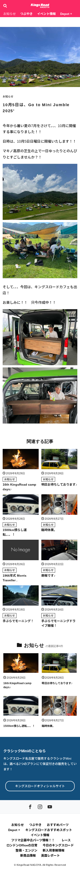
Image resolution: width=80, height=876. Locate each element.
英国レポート (50, 855)
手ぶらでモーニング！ (18, 621)
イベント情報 (46, 14)
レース (66, 840)
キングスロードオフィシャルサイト (40, 786)
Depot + (66, 14)
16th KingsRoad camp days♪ (19, 487)
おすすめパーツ (58, 825)
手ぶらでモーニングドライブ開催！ (58, 623)
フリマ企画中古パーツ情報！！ (33, 840)
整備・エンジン (26, 850)
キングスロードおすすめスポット (48, 830)
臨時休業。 (49, 530)
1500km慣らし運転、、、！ (15, 532)
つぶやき (26, 14)
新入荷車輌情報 (53, 850)
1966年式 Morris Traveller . (14, 578)
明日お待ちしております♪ (59, 484)
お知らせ (9, 14)
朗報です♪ (48, 575)
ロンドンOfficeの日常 (21, 845)
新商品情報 (28, 855)
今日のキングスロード (58, 845)
